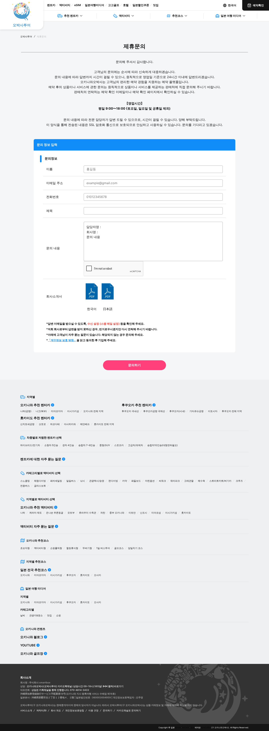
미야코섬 (156, 512)
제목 (49, 211)
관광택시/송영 (96, 480)
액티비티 (64, 5)
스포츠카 (119, 445)
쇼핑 (58, 615)
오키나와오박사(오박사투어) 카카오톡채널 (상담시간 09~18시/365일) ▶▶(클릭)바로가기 (75, 686)
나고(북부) (41, 411)
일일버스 (71, 480)
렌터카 (178, 727)
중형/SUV (104, 445)
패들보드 (136, 480)
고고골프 (113, 5)
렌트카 (51, 5)
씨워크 (162, 480)
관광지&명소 (36, 615)
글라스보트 (40, 485)
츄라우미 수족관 (87, 512)
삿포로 (42, 424)
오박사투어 (26, 36)
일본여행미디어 (94, 5)
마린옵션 (150, 480)
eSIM (77, 5)
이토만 (132, 512)
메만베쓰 (85, 424)
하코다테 (55, 424)
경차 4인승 (68, 445)
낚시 (82, 480)
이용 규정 (93, 710)
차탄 (102, 512)
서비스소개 (26, 710)
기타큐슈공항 (196, 411)
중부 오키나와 (116, 512)
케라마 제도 (35, 512)
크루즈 (239, 480)
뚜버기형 (87, 548)
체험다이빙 (40, 480)
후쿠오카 (71, 575)
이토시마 (212, 411)
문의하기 (134, 365)
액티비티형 (40, 548)
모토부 (71, 512)
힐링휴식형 (72, 548)
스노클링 (25, 480)
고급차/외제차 (135, 445)
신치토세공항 (27, 424)
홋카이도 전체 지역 (104, 424)
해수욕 (201, 480)
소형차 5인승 (51, 445)
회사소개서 (54, 296)
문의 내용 (53, 248)
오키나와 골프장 (31, 653)
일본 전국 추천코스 (33, 570)
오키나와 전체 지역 (93, 411)
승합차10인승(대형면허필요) (162, 445)
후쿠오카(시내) (177, 411)
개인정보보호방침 (74, 710)
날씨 (22, 615)
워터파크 (175, 480)
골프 (192, 727)
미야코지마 (57, 411)
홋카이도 (186, 512)
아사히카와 (70, 424)
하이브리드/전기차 (30, 445)
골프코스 (119, 548)
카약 (124, 480)
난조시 (143, 512)
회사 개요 (56, 710)
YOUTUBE (28, 645)
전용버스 (25, 485)
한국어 (232, 5)
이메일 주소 (54, 183)
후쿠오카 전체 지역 (232, 411)
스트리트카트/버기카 (220, 480)
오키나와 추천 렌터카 (35, 405)
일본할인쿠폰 (141, 5)
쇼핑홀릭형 (56, 548)
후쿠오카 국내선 (130, 411)
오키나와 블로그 (31, 637)
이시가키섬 (73, 411)
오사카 (97, 575)
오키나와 (25, 575)
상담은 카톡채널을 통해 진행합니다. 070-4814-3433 (60, 689)
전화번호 (52, 197)
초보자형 (25, 548)
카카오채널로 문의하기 (129, 710)
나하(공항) (25, 411)
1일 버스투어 (103, 548)
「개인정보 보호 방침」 (62, 340)
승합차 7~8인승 (86, 445)
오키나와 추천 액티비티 (36, 507)
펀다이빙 (113, 480)
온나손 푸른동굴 (54, 512)
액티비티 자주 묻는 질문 (37, 526)
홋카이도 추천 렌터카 (35, 418)
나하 (22, 512)
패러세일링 (56, 480)
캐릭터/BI (41, 710)
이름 (49, 169)
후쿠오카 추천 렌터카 (137, 405)
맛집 (156, 5)
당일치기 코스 (135, 548)
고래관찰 (189, 480)
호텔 (126, 5)
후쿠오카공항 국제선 (154, 411)
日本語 (107, 309)
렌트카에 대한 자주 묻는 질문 (40, 459)
